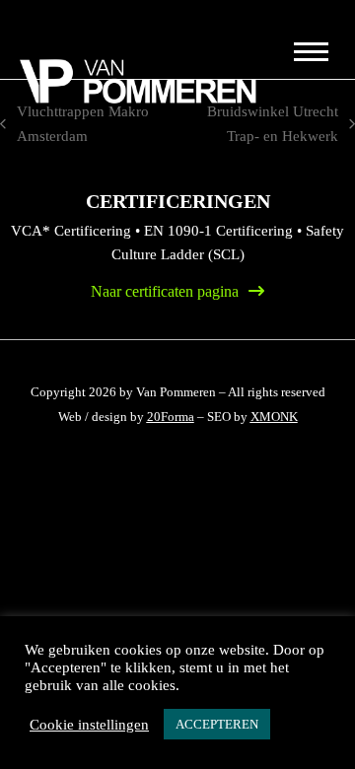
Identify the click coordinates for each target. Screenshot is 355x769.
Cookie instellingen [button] (89, 725)
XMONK (274, 416)
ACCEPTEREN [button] (217, 724)
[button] (309, 51)
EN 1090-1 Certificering (218, 231)
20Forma (170, 416)
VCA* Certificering (71, 231)
